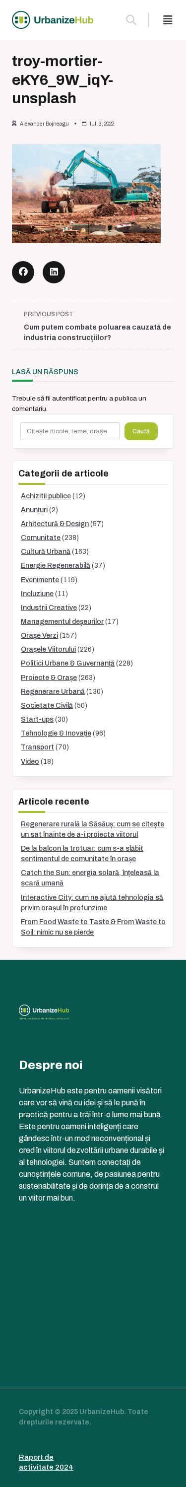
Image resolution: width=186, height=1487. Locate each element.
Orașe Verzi (39, 635)
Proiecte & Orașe (49, 677)
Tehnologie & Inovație (56, 733)
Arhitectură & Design (55, 524)
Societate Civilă (47, 705)
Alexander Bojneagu (44, 124)
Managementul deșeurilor (62, 621)
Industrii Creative (49, 607)
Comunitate (41, 537)
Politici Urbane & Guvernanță (68, 663)
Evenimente (40, 580)
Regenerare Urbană (53, 691)
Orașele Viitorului (48, 649)
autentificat (69, 398)
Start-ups (37, 719)
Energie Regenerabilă (55, 565)
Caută (141, 431)
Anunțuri (34, 510)
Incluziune (37, 594)
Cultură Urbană (45, 551)
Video (30, 761)
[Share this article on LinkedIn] (54, 272)
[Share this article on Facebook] (23, 272)
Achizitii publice (46, 496)
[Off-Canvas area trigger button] (167, 19)
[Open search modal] (131, 19)
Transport (37, 747)
